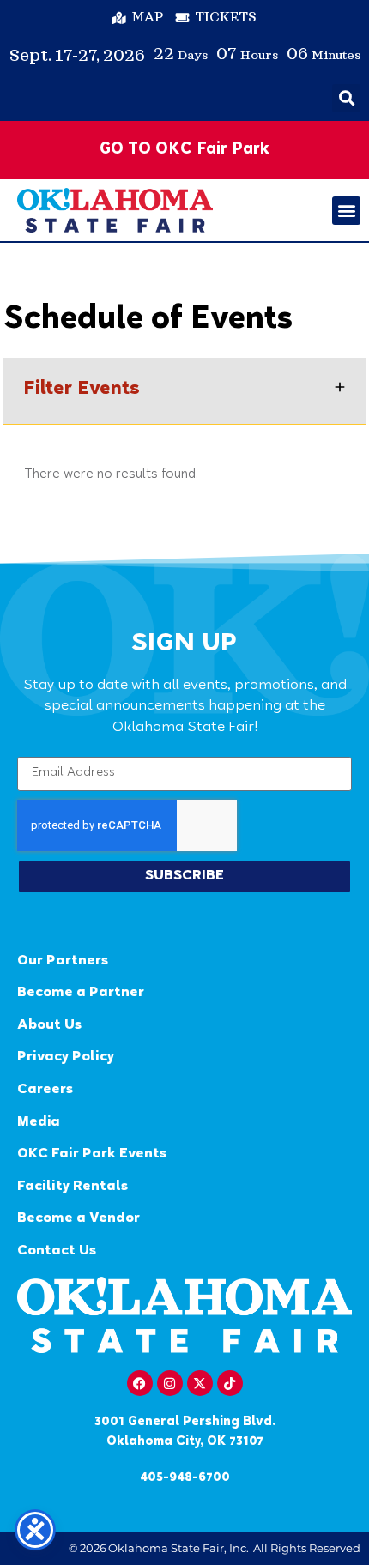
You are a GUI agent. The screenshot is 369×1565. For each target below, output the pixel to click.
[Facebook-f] (140, 1383)
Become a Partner (80, 993)
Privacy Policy (65, 1057)
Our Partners (62, 961)
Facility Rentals (72, 1187)
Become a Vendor (78, 1219)
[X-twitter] (200, 1383)
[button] (346, 98)
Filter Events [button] (81, 390)
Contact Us (56, 1251)
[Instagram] (170, 1383)
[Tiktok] (230, 1383)
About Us (49, 1026)
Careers (45, 1090)
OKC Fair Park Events (91, 1154)
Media (38, 1123)
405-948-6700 (185, 1478)
